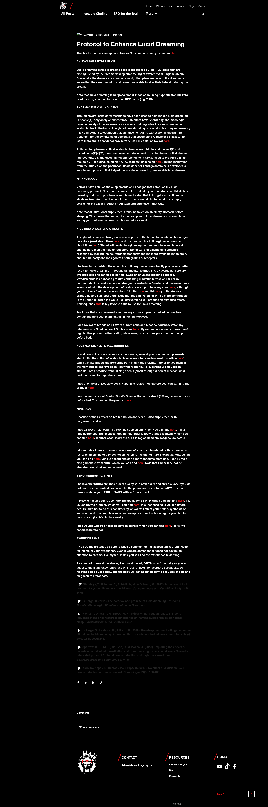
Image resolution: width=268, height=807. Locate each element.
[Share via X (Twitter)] (85, 682)
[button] (202, 13)
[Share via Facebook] (78, 682)
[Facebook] (234, 766)
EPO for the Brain (127, 13)
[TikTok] (227, 766)
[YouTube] (219, 766)
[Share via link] (100, 682)
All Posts (67, 13)
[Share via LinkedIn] (93, 682)
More (149, 13)
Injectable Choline (94, 13)
